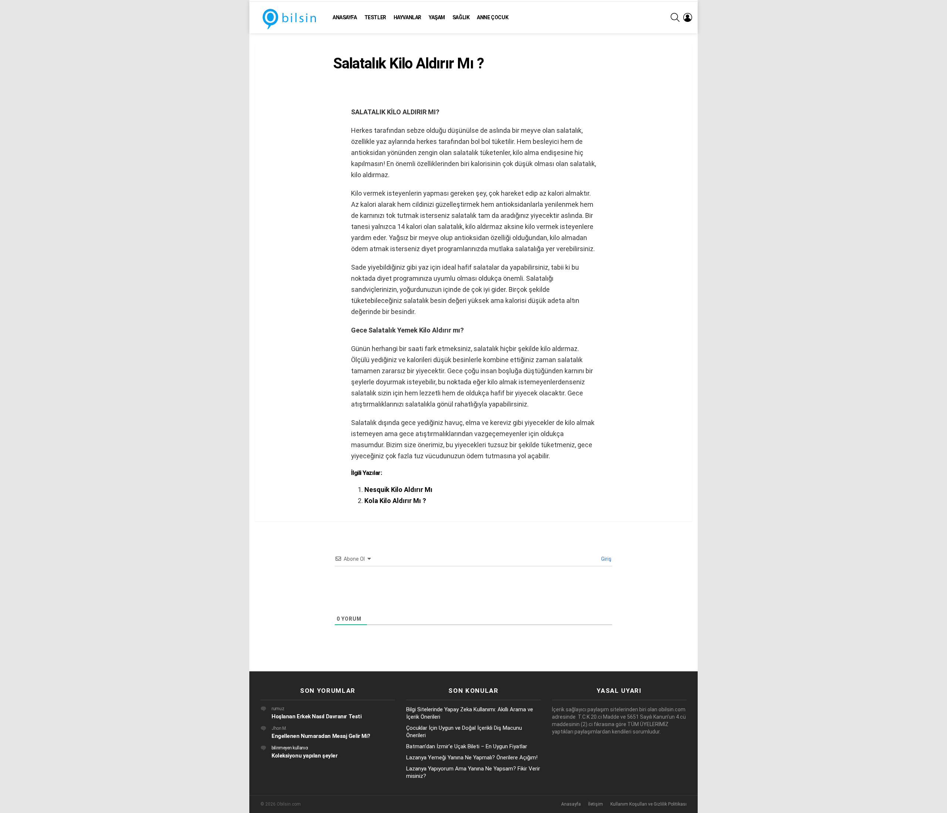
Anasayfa (345, 17)
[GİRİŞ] (687, 17)
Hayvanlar (407, 17)
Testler (375, 17)
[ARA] (675, 17)
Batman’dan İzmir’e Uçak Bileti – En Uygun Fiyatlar (466, 746)
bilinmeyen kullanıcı (290, 747)
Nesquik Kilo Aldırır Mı (398, 489)
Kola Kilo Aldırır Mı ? (395, 501)
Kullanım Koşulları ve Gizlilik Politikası (648, 804)
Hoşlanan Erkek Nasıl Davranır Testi (316, 716)
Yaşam (437, 17)
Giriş (605, 559)
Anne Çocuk (492, 17)
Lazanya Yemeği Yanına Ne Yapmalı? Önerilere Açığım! (471, 757)
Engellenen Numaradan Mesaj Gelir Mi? (321, 736)
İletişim (595, 804)
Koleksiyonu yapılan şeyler (304, 755)
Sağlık (460, 17)
